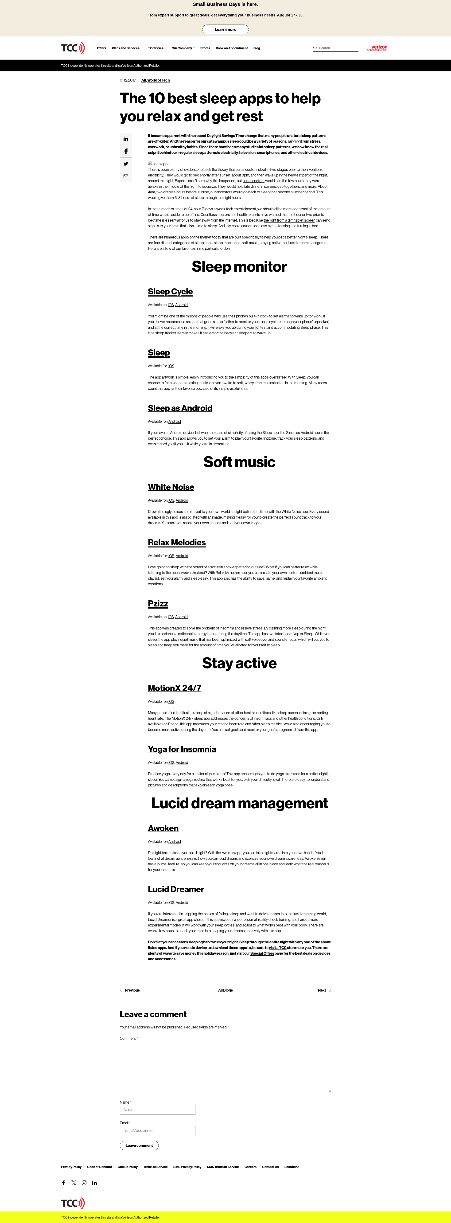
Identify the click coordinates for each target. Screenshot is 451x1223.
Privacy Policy (71, 1167)
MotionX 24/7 (174, 688)
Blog (256, 48)
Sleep (159, 352)
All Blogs (225, 990)
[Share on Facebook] (126, 151)
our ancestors (253, 180)
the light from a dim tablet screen (289, 220)
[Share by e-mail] (126, 176)
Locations (291, 1167)
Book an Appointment (232, 48)
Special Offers (262, 953)
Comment (129, 1038)
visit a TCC (278, 947)
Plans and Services (126, 48)
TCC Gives (155, 48)
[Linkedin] (94, 1183)
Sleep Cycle (170, 291)
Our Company (182, 48)
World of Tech (158, 80)
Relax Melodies (177, 542)
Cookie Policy (128, 1167)
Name (126, 1102)
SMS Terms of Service (223, 1167)
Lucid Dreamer (176, 889)
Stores (205, 48)
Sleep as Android (180, 407)
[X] (74, 1183)
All (143, 80)
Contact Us (270, 1167)
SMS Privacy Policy (187, 1167)
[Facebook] (63, 1183)
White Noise (171, 486)
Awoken (163, 828)
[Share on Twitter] (126, 164)
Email (125, 1123)
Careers (251, 1167)
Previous (132, 990)
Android (181, 304)
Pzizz (158, 603)
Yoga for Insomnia (182, 749)
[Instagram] (84, 1183)
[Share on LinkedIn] (126, 139)
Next (322, 990)
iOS (171, 304)
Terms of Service (155, 1167)
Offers (101, 48)
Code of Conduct (99, 1167)
